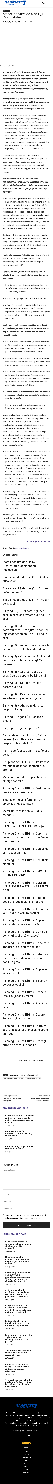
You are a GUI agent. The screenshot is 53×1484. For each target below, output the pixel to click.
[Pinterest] (25, 27)
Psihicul (6, 11)
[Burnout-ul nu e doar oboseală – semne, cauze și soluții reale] (42, 1135)
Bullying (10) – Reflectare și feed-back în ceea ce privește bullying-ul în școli (26, 614)
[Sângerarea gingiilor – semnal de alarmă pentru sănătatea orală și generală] (39, 1245)
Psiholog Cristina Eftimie (14, 22)
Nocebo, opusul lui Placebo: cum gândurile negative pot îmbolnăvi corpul (17, 1260)
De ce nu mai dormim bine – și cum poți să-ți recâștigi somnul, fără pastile (18, 1338)
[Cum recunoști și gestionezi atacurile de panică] (42, 1150)
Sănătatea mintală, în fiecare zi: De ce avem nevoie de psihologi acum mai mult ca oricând (19, 1119)
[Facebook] (13, 27)
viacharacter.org (22, 548)
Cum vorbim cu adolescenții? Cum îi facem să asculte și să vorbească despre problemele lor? (25, 739)
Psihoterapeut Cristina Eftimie (13, 1079)
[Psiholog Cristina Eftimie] (11, 1060)
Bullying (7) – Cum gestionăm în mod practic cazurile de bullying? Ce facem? (26, 660)
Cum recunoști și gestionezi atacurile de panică (19, 1147)
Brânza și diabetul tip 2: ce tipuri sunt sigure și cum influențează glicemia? (18, 1323)
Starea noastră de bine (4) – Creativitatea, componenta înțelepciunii (20, 565)
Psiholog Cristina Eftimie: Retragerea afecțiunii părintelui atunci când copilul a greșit (26, 958)
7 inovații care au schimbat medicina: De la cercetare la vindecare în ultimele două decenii (18, 1383)
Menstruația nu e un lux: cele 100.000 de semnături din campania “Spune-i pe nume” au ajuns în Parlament (17, 1277)
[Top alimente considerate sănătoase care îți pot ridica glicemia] (39, 1354)
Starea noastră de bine (33, 1079)
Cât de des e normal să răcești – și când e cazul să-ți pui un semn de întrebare (17, 1367)
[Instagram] (28, 1435)
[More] (37, 27)
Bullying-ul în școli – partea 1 (21, 728)
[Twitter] (19, 27)
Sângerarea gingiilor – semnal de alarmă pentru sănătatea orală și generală (18, 1245)
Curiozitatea (14, 1075)
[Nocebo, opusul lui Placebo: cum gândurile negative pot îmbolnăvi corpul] (39, 1261)
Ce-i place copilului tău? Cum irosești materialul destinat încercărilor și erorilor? (26, 765)
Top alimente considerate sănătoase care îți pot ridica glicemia (18, 1352)
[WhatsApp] (31, 27)
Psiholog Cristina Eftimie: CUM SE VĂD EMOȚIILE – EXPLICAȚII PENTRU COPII (26, 886)
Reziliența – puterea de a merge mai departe (40, 1100)
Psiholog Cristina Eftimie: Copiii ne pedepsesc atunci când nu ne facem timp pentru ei (26, 837)
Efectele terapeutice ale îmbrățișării (12, 1100)
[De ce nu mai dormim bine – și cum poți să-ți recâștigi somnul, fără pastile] (39, 1339)
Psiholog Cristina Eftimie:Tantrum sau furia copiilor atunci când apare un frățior (25, 1029)
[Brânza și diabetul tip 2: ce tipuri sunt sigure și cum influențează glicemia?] (39, 1325)
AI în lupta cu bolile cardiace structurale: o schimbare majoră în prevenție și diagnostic (17, 1293)
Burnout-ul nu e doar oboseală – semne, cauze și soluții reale (19, 1133)
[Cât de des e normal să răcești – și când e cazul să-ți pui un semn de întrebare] (39, 1368)
